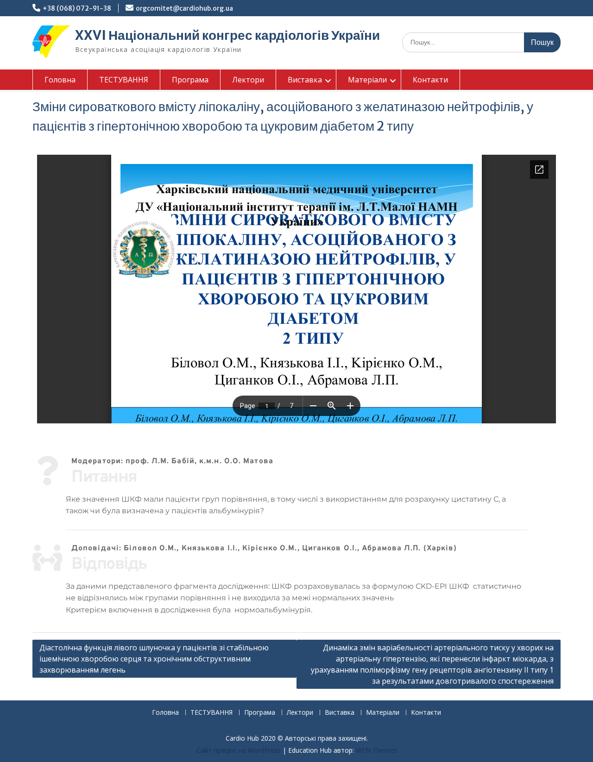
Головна (60, 80)
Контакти (430, 80)
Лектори (248, 80)
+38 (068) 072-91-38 (77, 8)
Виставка (305, 80)
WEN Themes (376, 750)
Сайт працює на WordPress (238, 750)
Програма (190, 80)
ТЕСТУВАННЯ (123, 80)
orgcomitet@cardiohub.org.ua (184, 8)
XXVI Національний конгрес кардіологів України (227, 35)
